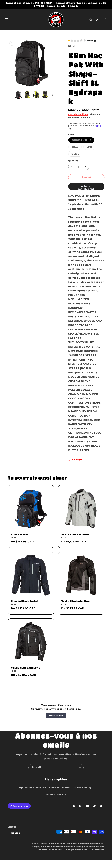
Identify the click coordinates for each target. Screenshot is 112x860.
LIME (91, 148)
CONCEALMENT (82, 141)
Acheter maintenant (86, 187)
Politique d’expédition (76, 850)
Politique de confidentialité (90, 847)
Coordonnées (97, 850)
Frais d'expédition (78, 114)
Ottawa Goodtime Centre (53, 844)
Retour (66, 787)
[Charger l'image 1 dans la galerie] (18, 94)
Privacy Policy (82, 787)
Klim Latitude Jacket (25, 601)
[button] (6, 19)
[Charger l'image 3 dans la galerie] (27, 94)
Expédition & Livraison (32, 787)
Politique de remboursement (58, 847)
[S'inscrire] (80, 767)
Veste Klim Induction (75, 601)
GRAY (76, 148)
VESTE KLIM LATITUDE (75, 534)
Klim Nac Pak (19, 534)
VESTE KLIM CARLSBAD (25, 667)
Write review (56, 715)
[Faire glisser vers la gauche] (11, 95)
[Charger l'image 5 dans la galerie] (45, 94)
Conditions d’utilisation (50, 850)
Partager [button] (77, 459)
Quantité (73, 161)
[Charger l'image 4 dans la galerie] (36, 94)
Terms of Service (56, 794)
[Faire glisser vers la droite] (53, 95)
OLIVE (76, 154)
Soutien (54, 787)
